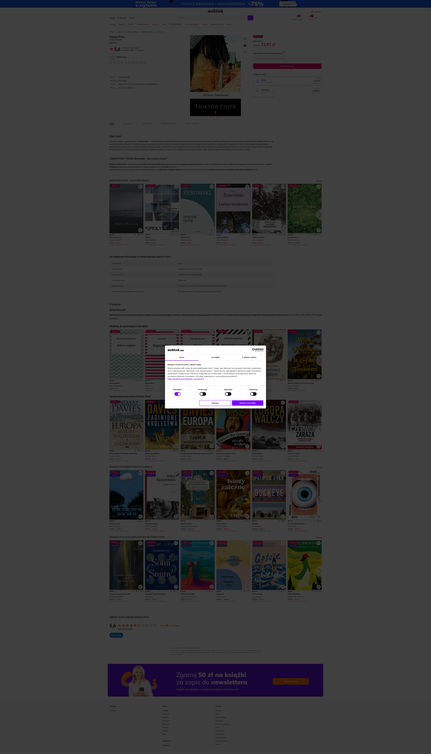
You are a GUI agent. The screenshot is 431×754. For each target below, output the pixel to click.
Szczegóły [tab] (215, 357)
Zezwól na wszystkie (248, 403)
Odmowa (215, 403)
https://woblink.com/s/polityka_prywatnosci (186, 379)
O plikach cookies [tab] (249, 357)
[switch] (203, 394)
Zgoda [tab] (181, 357)
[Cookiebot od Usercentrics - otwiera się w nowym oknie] (254, 349)
